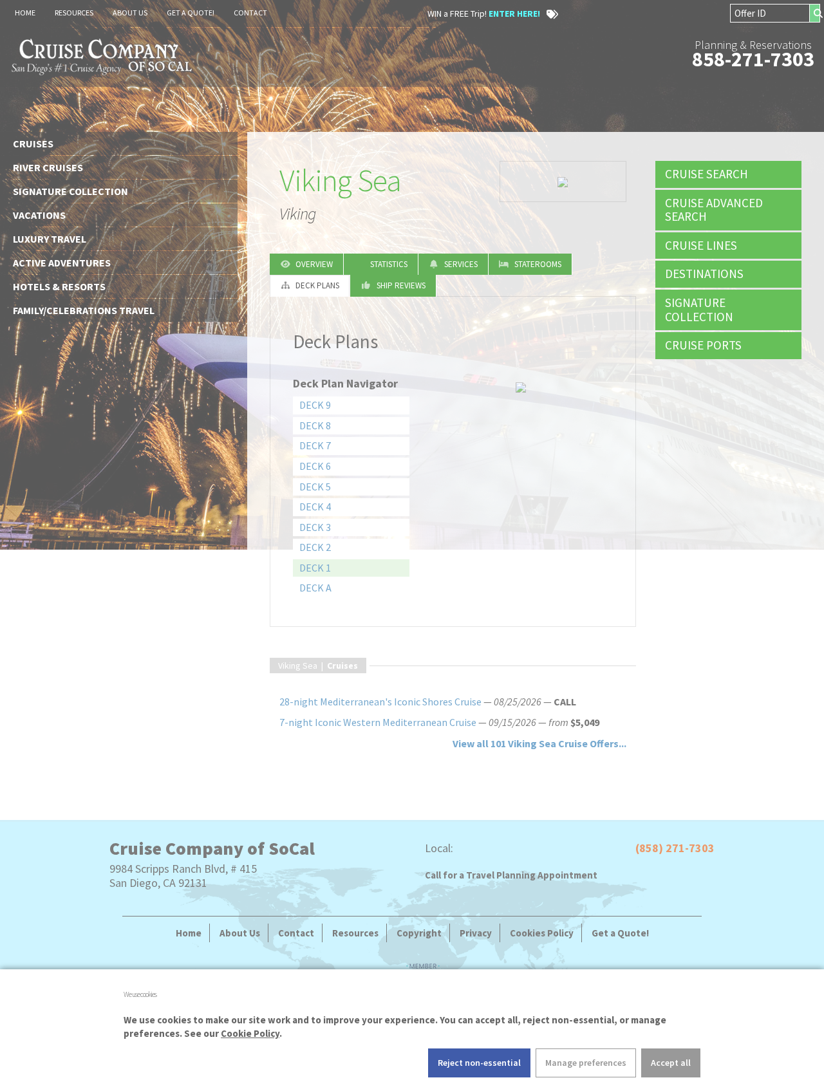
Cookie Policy (250, 1033)
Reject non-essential (479, 1062)
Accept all (671, 1062)
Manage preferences (585, 1062)
